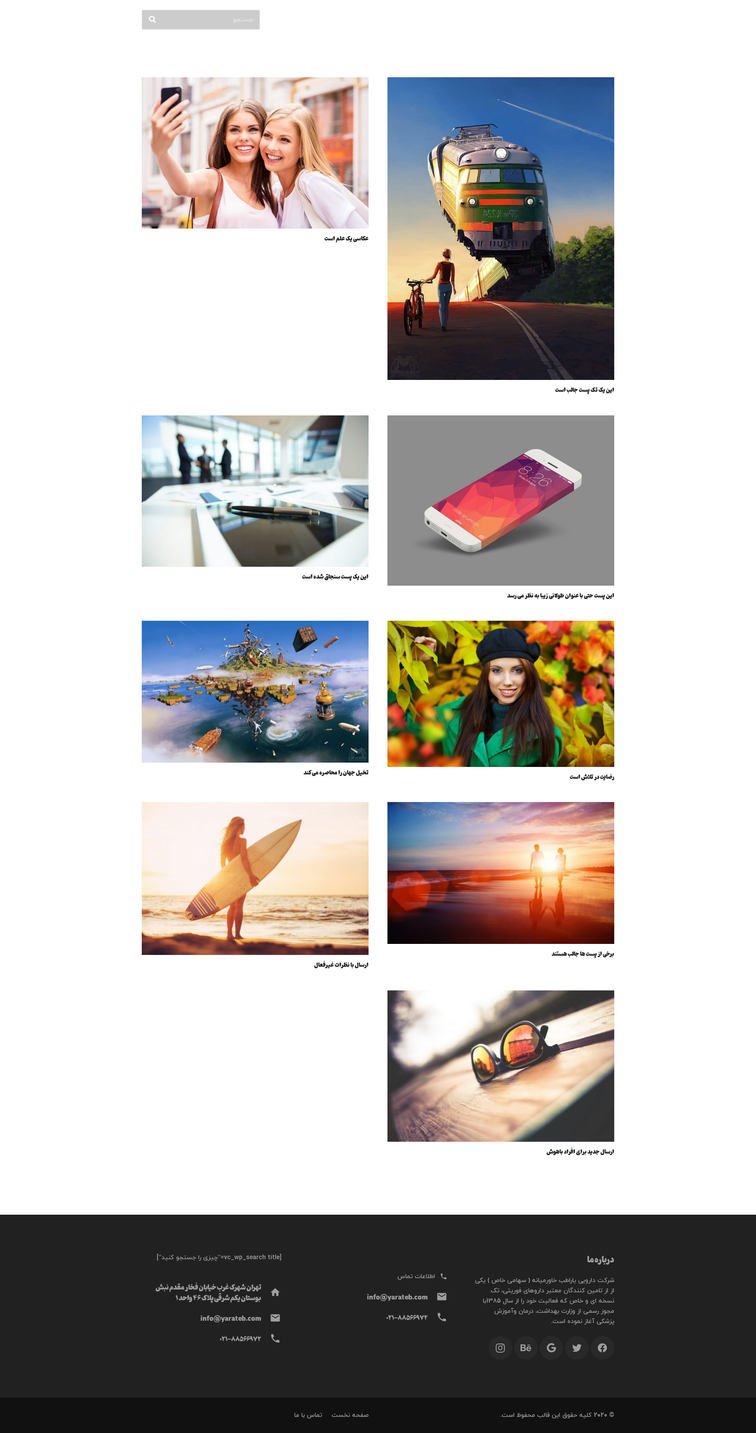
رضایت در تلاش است (592, 776)
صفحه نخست (350, 1415)
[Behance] (526, 1348)
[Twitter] (577, 1348)
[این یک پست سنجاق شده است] (255, 420)
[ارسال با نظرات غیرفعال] (255, 807)
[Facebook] (602, 1348)
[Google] (551, 1348)
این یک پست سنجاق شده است (335, 576)
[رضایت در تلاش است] (500, 626)
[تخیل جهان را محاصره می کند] (255, 626)
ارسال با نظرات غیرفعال (341, 964)
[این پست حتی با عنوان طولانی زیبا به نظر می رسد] (500, 420)
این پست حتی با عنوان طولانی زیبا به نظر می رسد (560, 595)
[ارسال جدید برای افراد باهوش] (500, 995)
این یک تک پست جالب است (584, 389)
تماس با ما (308, 1415)
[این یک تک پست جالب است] (500, 82)
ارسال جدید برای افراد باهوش (580, 1151)
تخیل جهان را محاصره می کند (336, 772)
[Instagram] (500, 1348)
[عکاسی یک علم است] (255, 82)
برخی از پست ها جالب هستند (583, 953)
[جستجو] (152, 20)
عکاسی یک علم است (346, 238)
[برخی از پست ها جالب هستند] (500, 807)
